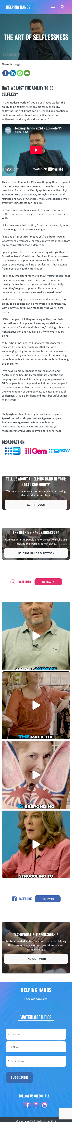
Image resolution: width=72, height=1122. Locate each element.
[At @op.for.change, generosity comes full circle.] (36, 705)
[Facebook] (5, 73)
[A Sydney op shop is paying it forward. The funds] (36, 775)
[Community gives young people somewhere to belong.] (36, 636)
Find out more (36, 959)
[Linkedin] (12, 73)
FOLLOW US (48, 582)
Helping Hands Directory (36, 553)
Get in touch (36, 505)
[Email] (27, 73)
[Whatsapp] (20, 73)
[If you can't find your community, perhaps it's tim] (36, 844)
